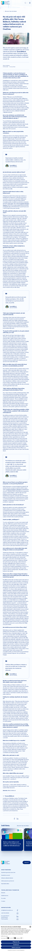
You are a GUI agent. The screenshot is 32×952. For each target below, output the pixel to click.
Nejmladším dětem (5, 883)
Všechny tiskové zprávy (11, 11)
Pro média (3, 898)
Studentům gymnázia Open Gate (8, 872)
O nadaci (3, 901)
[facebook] (14, 819)
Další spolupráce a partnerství (7, 880)
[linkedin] (17, 819)
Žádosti (26, 862)
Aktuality (3, 892)
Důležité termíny (4, 895)
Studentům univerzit (5, 875)
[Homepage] (5, 2)
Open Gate (10, 203)
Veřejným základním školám (7, 878)
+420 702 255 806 (5, 912)
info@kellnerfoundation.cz (7, 910)
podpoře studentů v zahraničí (13, 489)
